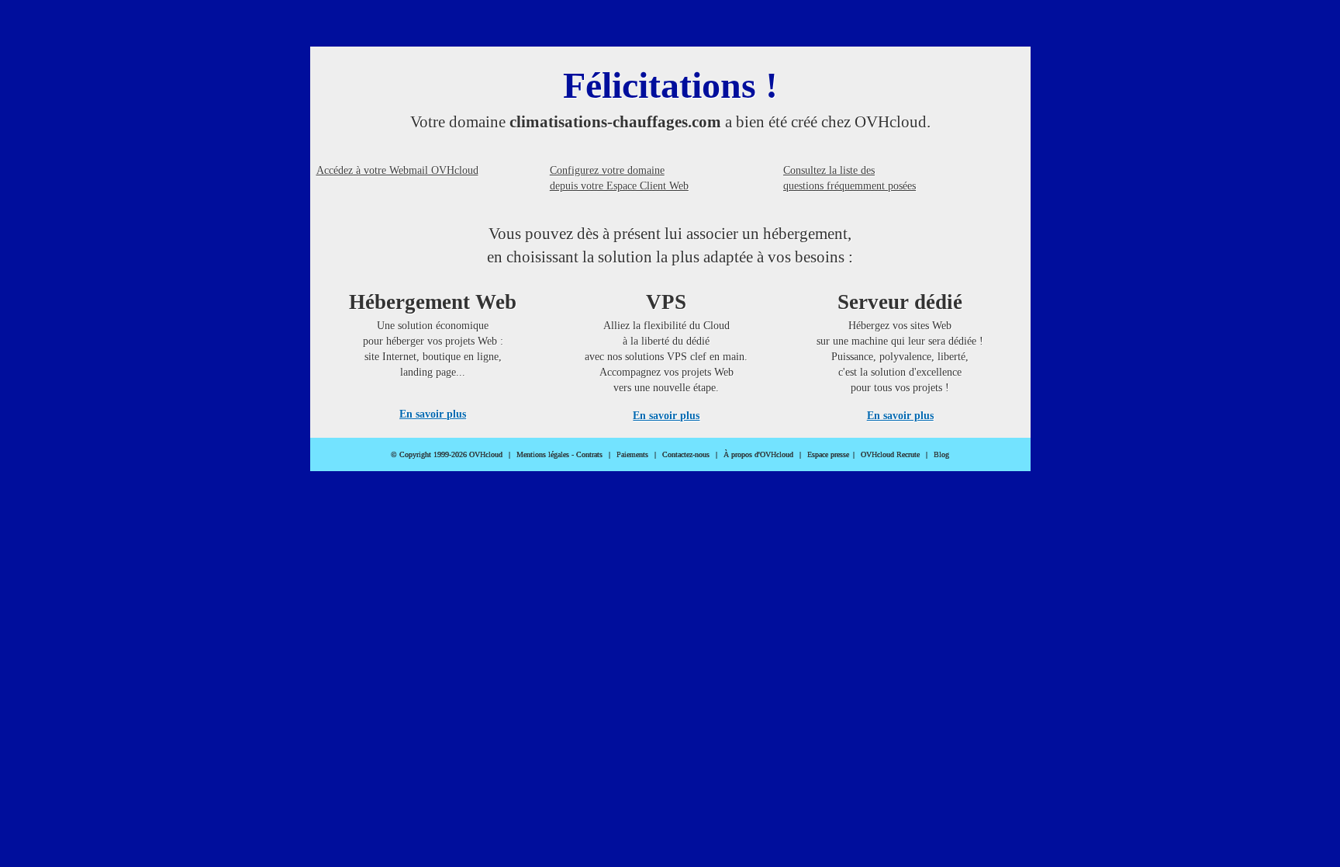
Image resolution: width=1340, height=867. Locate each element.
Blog (941, 454)
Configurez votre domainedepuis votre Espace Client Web (619, 178)
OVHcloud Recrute (890, 454)
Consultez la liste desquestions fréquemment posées (849, 178)
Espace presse (828, 454)
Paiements (632, 454)
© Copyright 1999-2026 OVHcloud (446, 454)
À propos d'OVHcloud (758, 454)
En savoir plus (432, 414)
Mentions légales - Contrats (559, 454)
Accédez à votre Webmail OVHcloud (397, 170)
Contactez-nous (686, 454)
